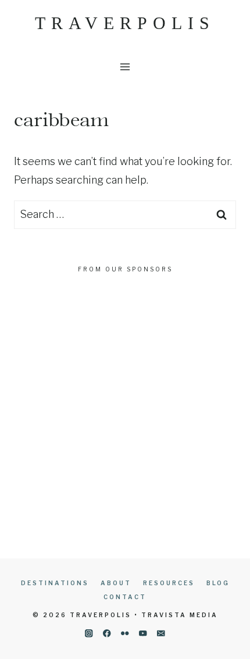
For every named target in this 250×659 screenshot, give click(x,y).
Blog (218, 582)
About (116, 582)
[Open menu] (125, 67)
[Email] (161, 634)
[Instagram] (89, 634)
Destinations (55, 582)
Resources (169, 582)
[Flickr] (125, 634)
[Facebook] (107, 634)
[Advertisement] (125, 416)
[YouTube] (143, 634)
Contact (125, 596)
